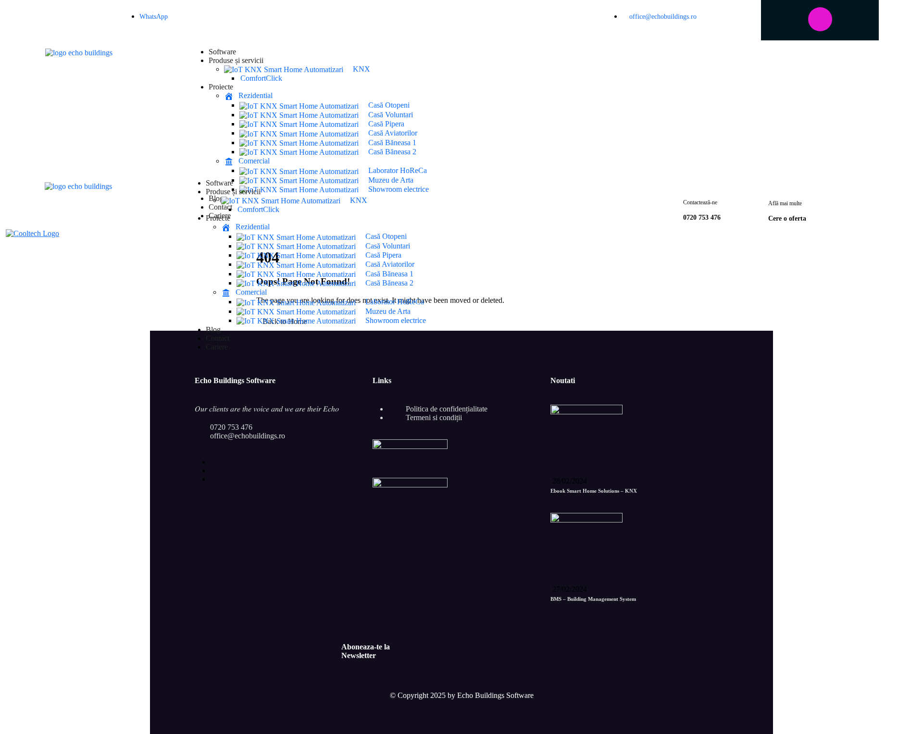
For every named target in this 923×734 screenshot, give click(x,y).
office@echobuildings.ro (662, 16)
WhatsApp (153, 16)
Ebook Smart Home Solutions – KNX (593, 491)
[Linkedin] (850, 19)
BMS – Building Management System (593, 599)
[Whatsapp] (112, 19)
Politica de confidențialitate (446, 409)
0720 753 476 (231, 427)
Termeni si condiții (434, 417)
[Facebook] (790, 19)
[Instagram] (820, 19)
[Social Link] (213, 462)
